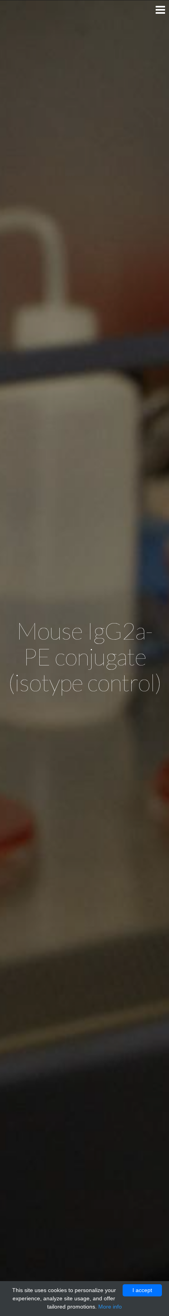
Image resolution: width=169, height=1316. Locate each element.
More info (110, 1306)
